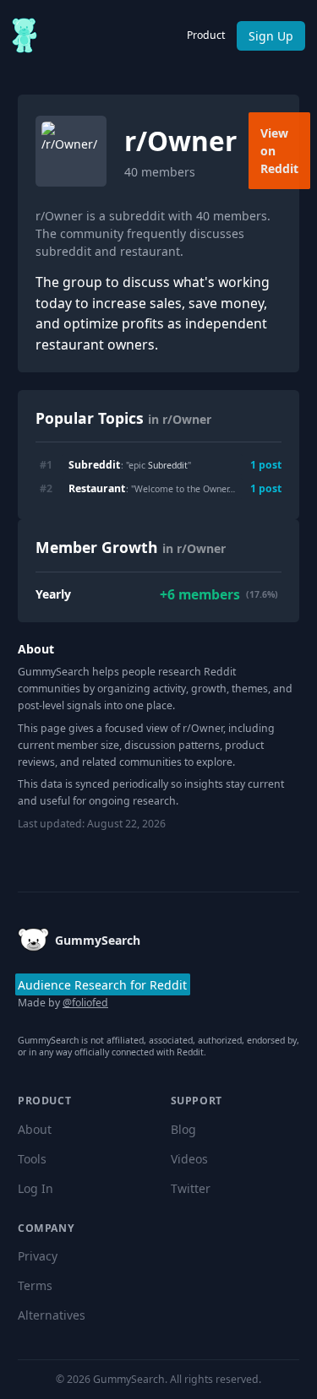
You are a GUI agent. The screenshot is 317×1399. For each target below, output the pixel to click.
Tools (32, 1159)
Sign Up (271, 36)
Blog (183, 1129)
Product (206, 35)
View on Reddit (279, 150)
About (35, 1129)
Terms (35, 1285)
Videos (189, 1159)
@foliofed (85, 1002)
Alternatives (51, 1315)
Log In (35, 1188)
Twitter (190, 1188)
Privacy (37, 1256)
